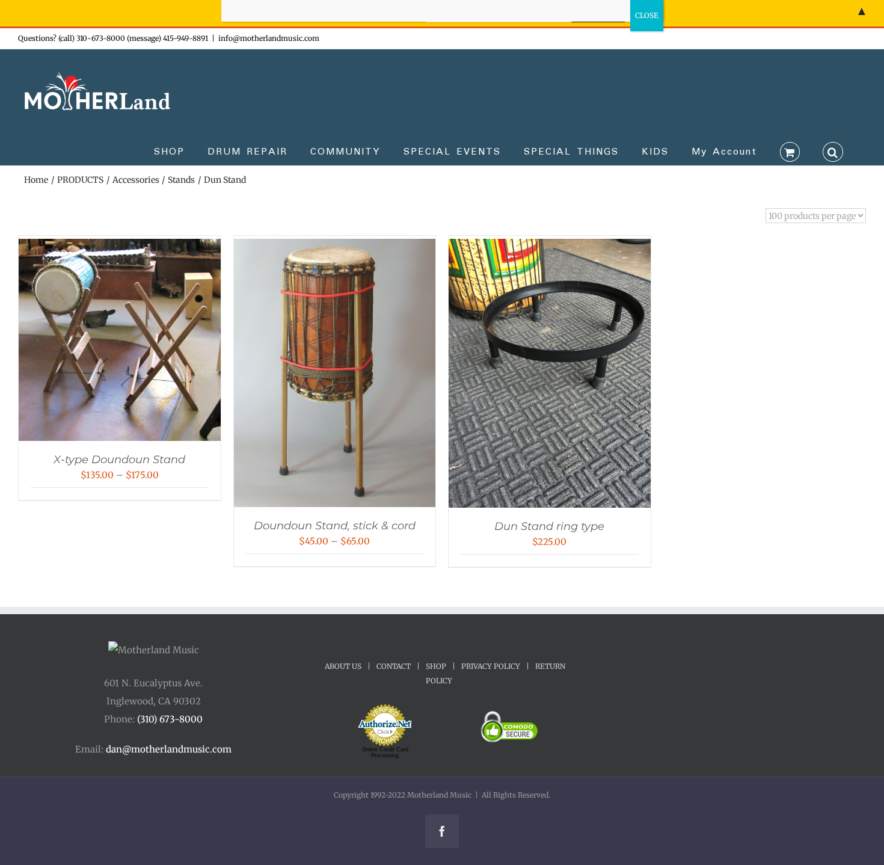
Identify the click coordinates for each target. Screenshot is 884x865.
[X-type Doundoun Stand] (120, 247)
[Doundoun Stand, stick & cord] (335, 247)
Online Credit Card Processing (385, 752)
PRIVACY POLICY (490, 666)
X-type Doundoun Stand (119, 459)
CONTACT (393, 666)
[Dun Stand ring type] (550, 247)
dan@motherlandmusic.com (169, 749)
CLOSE (646, 15)
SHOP (436, 666)
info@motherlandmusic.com (268, 38)
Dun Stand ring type (549, 526)
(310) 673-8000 (170, 719)
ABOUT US (343, 666)
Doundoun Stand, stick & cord (335, 525)
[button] (833, 151)
